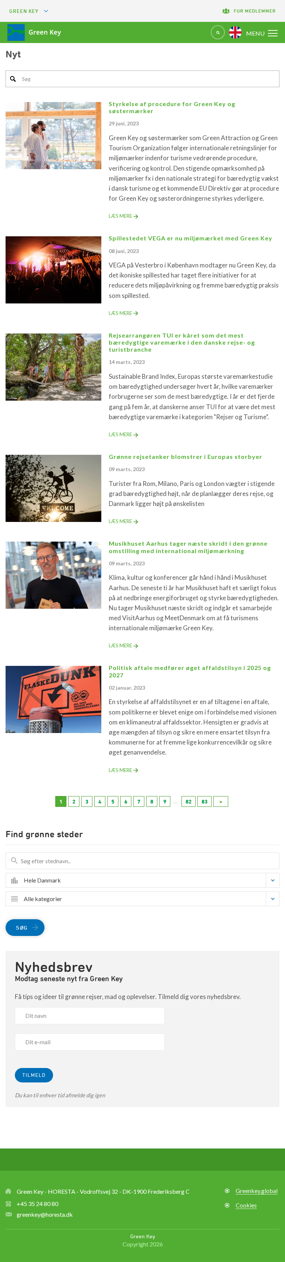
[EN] (235, 32)
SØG (22, 927)
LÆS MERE (120, 216)
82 (188, 801)
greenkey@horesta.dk (45, 1214)
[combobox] (148, 880)
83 (204, 801)
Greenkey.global (257, 1190)
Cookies (246, 1205)
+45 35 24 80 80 (37, 1203)
